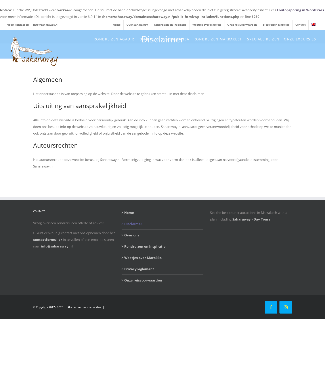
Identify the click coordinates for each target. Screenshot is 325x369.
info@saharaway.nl (45, 25)
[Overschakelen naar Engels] (313, 25)
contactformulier (47, 239)
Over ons (131, 235)
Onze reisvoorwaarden (143, 280)
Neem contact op (18, 25)
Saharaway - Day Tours (251, 219)
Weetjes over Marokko (143, 257)
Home (129, 212)
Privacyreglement (139, 269)
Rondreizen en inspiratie (145, 246)
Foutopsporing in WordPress (300, 10)
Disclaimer (133, 224)
